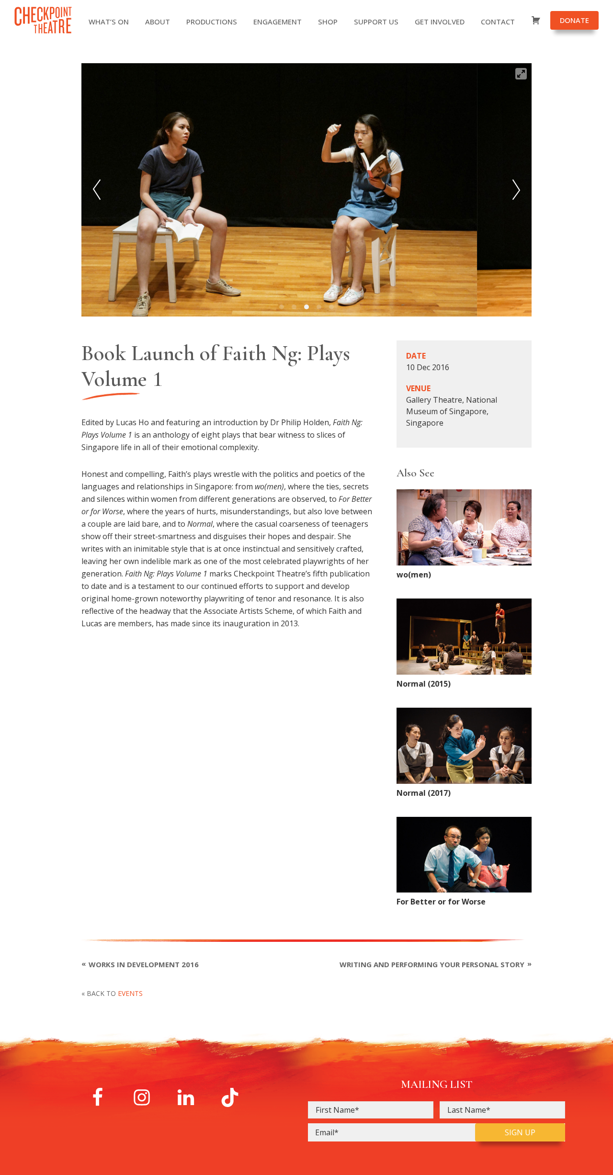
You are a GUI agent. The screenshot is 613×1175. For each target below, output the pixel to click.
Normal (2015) (424, 683)
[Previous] (96, 189)
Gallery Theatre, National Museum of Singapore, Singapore (451, 411)
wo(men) (414, 574)
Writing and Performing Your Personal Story (432, 964)
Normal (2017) (424, 793)
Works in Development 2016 (144, 964)
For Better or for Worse (441, 901)
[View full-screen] (521, 73)
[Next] (516, 189)
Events (130, 993)
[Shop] (540, 21)
